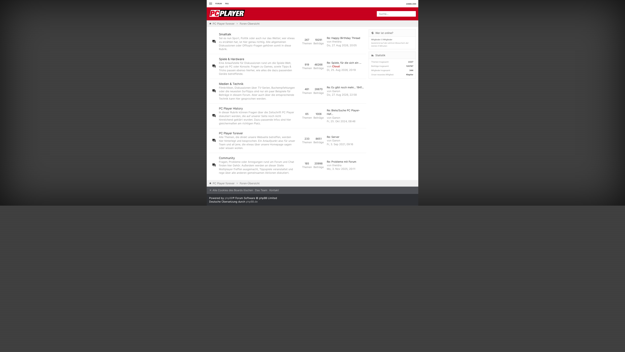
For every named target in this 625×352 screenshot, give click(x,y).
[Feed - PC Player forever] (298, 140)
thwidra (336, 41)
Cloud (336, 66)
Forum (218, 3)
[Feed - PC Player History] (298, 115)
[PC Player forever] (227, 14)
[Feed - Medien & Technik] (298, 91)
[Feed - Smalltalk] (298, 41)
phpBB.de (252, 201)
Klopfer (409, 74)
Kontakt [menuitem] (274, 190)
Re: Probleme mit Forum (341, 161)
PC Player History (231, 108)
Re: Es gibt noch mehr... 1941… (345, 87)
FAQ (227, 3)
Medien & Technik (231, 84)
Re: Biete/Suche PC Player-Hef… (343, 112)
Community (227, 158)
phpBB (229, 198)
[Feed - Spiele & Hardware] (298, 66)
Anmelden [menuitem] (411, 4)
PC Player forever (231, 133)
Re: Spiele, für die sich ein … (344, 62)
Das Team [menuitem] (261, 190)
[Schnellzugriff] (210, 3)
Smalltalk (225, 34)
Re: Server (333, 137)
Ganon (336, 91)
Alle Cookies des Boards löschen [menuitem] (232, 190)
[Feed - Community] (298, 165)
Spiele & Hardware (231, 59)
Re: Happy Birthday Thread (343, 38)
